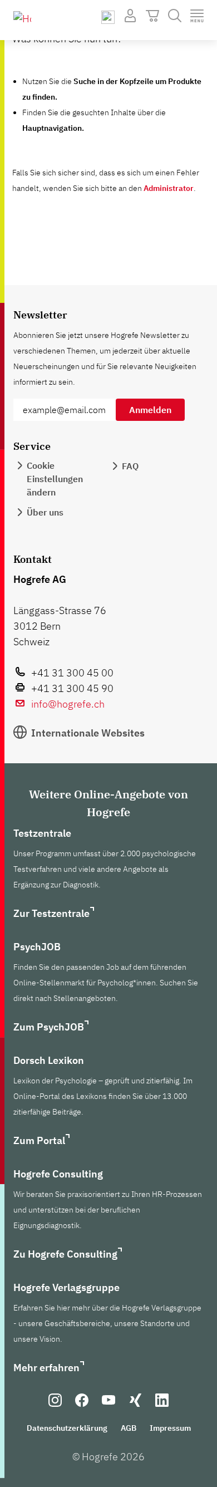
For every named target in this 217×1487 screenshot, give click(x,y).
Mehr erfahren (46, 1367)
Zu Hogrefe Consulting (65, 1254)
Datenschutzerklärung (67, 1428)
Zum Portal (39, 1140)
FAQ (130, 466)
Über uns (45, 512)
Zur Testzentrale (51, 913)
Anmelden (150, 409)
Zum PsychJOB (48, 1026)
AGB (128, 1428)
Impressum (170, 1428)
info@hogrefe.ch (68, 704)
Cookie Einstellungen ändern (55, 479)
